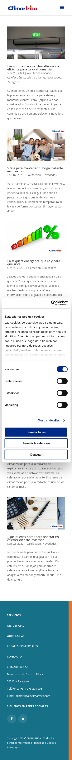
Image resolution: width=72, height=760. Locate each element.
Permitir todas (36, 432)
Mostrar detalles (49, 420)
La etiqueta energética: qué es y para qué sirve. (33, 262)
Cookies (51, 742)
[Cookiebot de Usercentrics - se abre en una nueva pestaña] (51, 303)
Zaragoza (13, 82)
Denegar (36, 454)
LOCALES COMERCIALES (22, 646)
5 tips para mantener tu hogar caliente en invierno (35, 169)
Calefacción (14, 77)
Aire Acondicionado (39, 73)
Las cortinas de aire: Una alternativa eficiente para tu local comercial (33, 67)
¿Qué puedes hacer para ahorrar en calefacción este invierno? (33, 538)
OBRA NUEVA (15, 636)
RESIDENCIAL (15, 625)
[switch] (62, 381)
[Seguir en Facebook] (11, 718)
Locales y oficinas (34, 77)
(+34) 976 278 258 (31, 688)
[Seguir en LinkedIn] (22, 718)
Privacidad (39, 742)
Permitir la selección (36, 443)
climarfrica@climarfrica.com (33, 696)
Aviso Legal (13, 747)
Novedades (54, 77)
